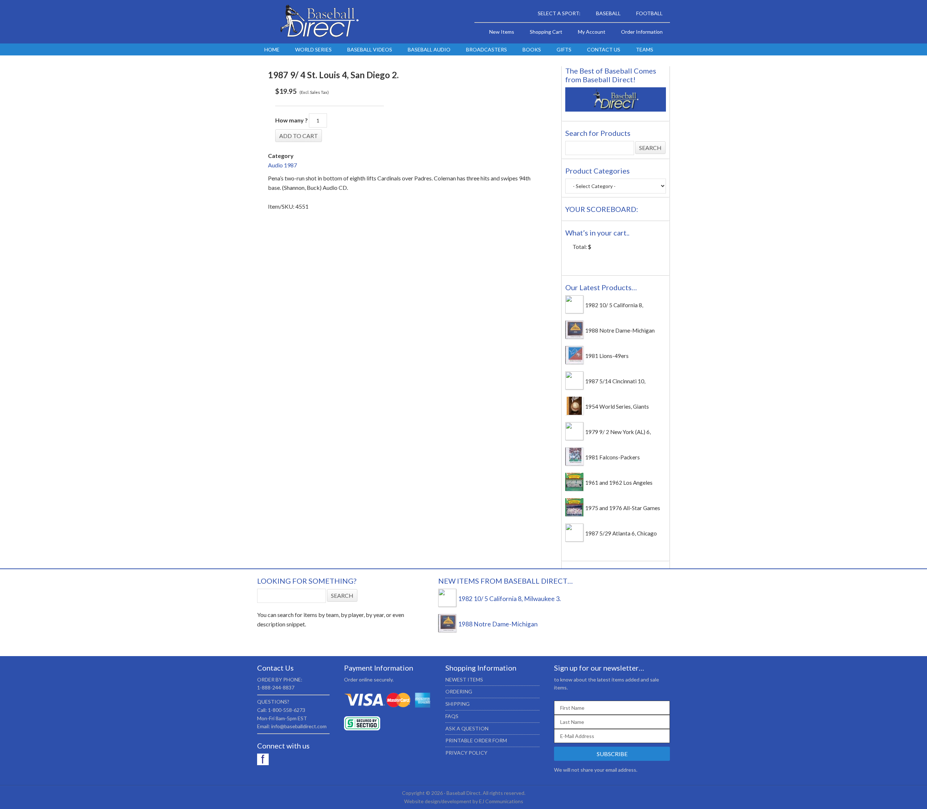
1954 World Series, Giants (617, 406)
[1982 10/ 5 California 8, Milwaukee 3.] (574, 311)
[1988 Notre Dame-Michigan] (574, 336)
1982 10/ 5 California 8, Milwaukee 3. (509, 598)
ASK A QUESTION (466, 728)
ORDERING (458, 691)
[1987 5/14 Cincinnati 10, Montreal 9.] (574, 387)
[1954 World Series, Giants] (574, 412)
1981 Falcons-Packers (612, 457)
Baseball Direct (318, 22)
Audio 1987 (282, 165)
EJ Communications (501, 801)
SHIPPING (457, 704)
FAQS (451, 716)
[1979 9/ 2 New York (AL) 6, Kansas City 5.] (574, 438)
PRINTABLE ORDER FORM (476, 740)
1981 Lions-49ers (607, 356)
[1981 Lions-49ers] (574, 362)
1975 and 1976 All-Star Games (622, 508)
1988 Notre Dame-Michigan (620, 330)
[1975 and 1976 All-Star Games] (574, 514)
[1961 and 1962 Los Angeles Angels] (574, 488)
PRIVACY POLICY (466, 753)
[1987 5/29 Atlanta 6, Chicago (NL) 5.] (574, 539)
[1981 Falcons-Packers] (574, 463)
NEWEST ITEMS (464, 679)
